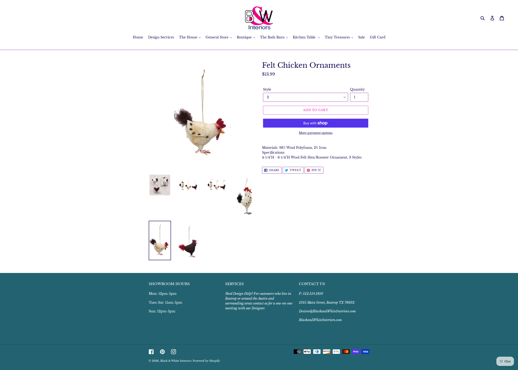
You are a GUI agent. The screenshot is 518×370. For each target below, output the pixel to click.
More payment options (315, 133)
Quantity (357, 89)
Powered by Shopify (206, 361)
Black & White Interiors (176, 361)
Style (267, 89)
